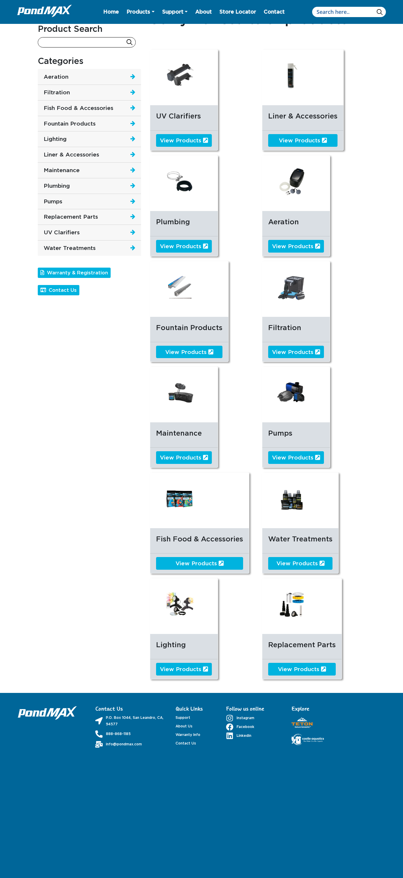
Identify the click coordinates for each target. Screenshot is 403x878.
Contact (274, 11)
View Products (181, 140)
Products (138, 11)
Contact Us (62, 290)
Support (173, 11)
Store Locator (237, 11)
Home (111, 11)
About (203, 11)
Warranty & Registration (76, 272)
